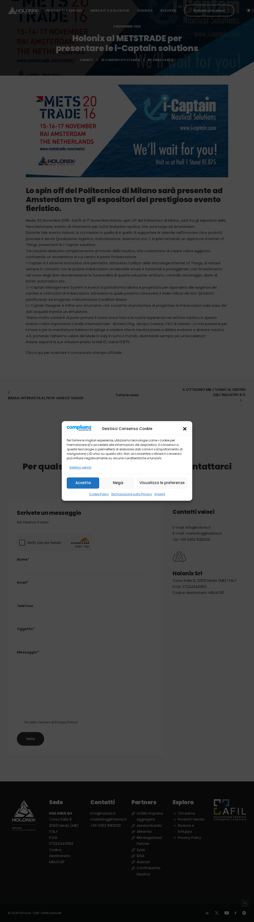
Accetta (83, 483)
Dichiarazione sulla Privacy (131, 494)
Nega (118, 483)
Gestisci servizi (80, 467)
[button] (184, 428)
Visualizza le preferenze (162, 483)
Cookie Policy (99, 494)
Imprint (160, 494)
